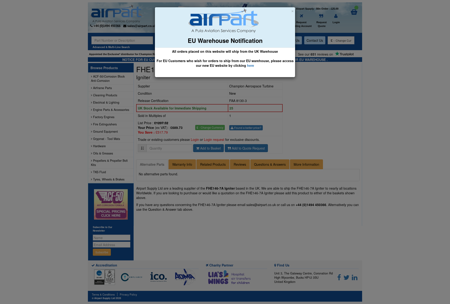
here (250, 65)
